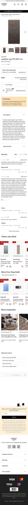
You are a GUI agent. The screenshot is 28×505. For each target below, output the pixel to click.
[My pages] (14, 4)
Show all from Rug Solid (8, 275)
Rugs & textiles (4, 14)
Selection (4, 460)
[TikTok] (18, 446)
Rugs (10, 14)
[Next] (25, 32)
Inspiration (5, 466)
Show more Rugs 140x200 (9, 357)
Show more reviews (14, 231)
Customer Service (7, 454)
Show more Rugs (6, 363)
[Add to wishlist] (7, 267)
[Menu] (26, 4)
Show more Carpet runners (9, 366)
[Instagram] (14, 446)
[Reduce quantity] (2, 375)
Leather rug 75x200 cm (7, 15)
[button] (5, 64)
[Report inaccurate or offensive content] (26, 172)
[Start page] (4, 4)
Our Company (6, 471)
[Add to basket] (10, 266)
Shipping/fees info (20, 90)
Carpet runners (15, 14)
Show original (17, 169)
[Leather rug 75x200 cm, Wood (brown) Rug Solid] (14, 32)
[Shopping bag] (22, 4)
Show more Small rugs (8, 360)
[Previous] (2, 32)
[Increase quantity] (7, 375)
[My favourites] (18, 4)
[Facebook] (9, 446)
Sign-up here (22, 72)
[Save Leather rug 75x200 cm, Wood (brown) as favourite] (25, 375)
